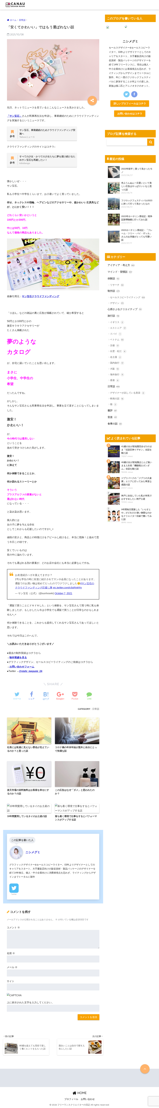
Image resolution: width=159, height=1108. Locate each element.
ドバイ (115, 333)
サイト (10, 981)
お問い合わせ (88, 1099)
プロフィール (71, 1099)
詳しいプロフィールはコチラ (130, 103)
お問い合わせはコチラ (129, 113)
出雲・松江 (117, 351)
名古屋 (115, 357)
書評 (112, 410)
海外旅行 (116, 374)
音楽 (112, 417)
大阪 (114, 368)
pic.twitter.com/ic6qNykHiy (67, 587)
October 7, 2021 (63, 593)
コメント (13, 927)
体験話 (113, 278)
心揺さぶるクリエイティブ (125, 309)
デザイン (117, 303)
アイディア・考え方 (121, 265)
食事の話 (115, 423)
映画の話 (116, 398)
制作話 (114, 291)
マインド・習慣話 (120, 271)
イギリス (116, 322)
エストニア (117, 328)
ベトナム (117, 339)
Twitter (14, 894)
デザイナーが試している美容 (127, 392)
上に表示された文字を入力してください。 (30, 1002)
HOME (81, 1093)
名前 (11, 953)
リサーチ (117, 285)
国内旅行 (116, 362)
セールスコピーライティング (127, 297)
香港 (114, 380)
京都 (114, 345)
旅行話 (113, 315)
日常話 (95, 708)
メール (12, 967)
